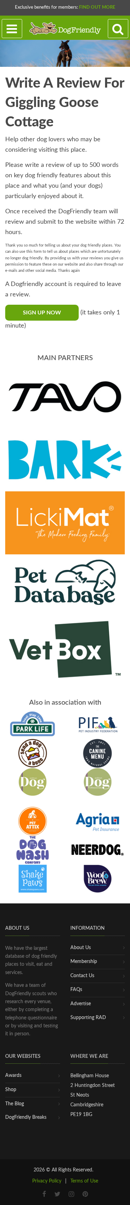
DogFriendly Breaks (25, 1117)
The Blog (14, 1103)
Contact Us (82, 975)
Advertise (80, 1003)
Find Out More (97, 7)
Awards (13, 1075)
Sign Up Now (42, 312)
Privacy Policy (46, 1181)
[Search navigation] (118, 28)
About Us (80, 947)
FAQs (76, 989)
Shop (10, 1089)
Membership (83, 961)
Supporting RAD (88, 1017)
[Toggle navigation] (12, 28)
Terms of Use (84, 1181)
